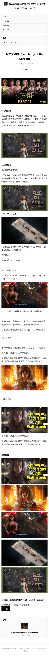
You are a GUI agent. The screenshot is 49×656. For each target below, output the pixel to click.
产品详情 (16, 8)
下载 (6, 609)
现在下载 (33, 8)
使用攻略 (24, 8)
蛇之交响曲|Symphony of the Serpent (27, 4)
